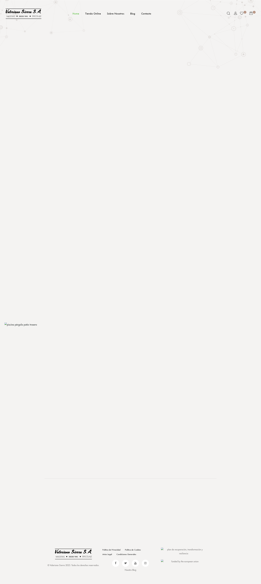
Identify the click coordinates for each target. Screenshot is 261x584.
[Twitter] (125, 563)
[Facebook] (115, 563)
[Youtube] (135, 563)
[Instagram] (145, 563)
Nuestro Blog (130, 570)
